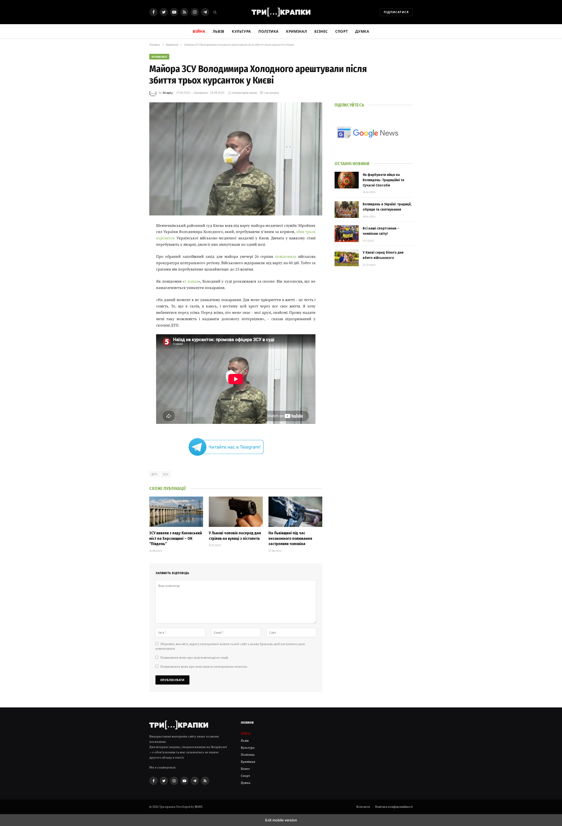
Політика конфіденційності (394, 807)
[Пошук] (215, 12)
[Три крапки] (281, 12)
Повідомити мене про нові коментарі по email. (194, 657)
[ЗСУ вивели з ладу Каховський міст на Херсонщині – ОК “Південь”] (176, 512)
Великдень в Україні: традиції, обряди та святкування (387, 207)
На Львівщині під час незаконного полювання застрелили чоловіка (290, 538)
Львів (218, 31)
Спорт (341, 31)
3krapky (167, 92)
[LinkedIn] (134, 259)
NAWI (198, 807)
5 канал (191, 281)
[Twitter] (134, 248)
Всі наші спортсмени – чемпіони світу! (381, 231)
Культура (241, 31)
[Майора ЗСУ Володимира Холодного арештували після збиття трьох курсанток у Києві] (235, 158)
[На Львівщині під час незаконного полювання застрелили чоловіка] (295, 512)
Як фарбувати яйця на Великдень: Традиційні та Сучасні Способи (383, 180)
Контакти (363, 807)
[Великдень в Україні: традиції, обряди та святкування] (347, 209)
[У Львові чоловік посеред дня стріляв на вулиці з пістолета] (236, 512)
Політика (268, 31)
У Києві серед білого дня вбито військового (383, 255)
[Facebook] (134, 237)
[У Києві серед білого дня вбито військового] (347, 257)
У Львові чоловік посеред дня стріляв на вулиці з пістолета (235, 536)
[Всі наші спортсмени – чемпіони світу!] (347, 233)
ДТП (154, 474)
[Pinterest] (134, 270)
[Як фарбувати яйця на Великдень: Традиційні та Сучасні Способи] (347, 180)
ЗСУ (165, 474)
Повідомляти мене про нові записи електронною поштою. (204, 666)
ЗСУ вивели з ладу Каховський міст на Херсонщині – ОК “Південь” (175, 538)
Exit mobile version (281, 820)
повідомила (285, 256)
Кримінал (296, 31)
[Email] (134, 281)
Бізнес (321, 31)
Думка (362, 31)
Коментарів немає (244, 92)
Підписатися (396, 12)
